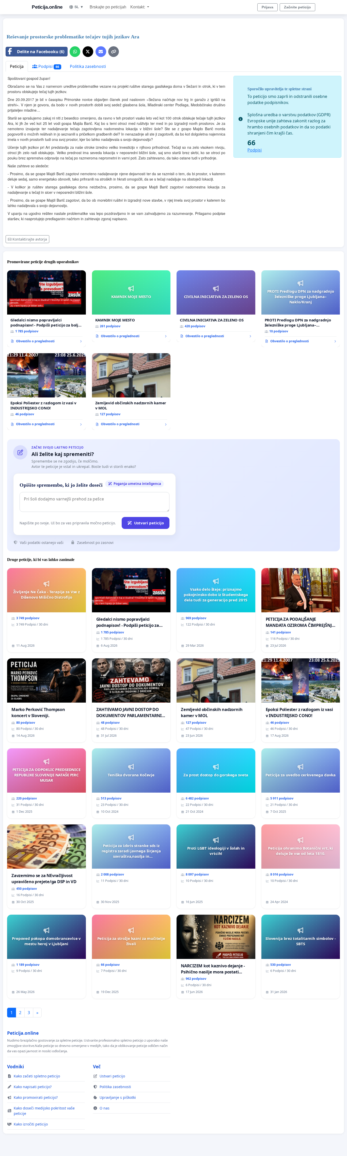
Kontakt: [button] (138, 7)
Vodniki (15, 1066)
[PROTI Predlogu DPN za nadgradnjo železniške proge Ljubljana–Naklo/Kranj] (300, 308)
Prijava (267, 7)
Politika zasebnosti (88, 66)
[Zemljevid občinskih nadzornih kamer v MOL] (131, 391)
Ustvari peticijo (149, 522)
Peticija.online (47, 7)
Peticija (17, 66)
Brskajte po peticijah (108, 7)
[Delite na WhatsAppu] (75, 51)
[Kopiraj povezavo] (113, 51)
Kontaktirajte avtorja (29, 239)
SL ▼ (79, 7)
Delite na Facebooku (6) (40, 51)
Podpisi (48, 66)
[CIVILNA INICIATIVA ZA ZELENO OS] (216, 306)
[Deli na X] (88, 51)
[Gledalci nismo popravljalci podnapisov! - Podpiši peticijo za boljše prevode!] (46, 308)
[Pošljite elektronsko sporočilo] (101, 51)
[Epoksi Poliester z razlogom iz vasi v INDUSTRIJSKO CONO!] (46, 391)
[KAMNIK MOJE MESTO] (131, 306)
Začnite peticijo (297, 7)
